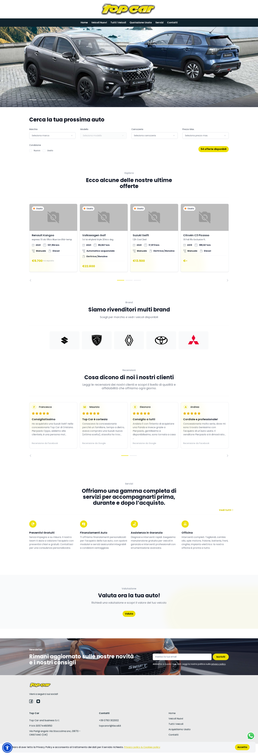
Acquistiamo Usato (180, 729)
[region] (129, 243)
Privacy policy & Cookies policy (142, 747)
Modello (84, 129)
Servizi (159, 22)
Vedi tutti (225, 510)
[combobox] (52, 135)
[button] (7, 747)
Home (84, 22)
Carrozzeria (137, 129)
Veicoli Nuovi (99, 22)
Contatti (172, 22)
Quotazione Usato (141, 22)
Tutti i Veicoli (118, 22)
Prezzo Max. (188, 129)
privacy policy (218, 664)
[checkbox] (30, 150)
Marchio (33, 129)
